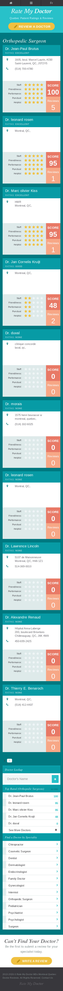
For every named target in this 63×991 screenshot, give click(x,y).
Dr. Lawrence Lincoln (22, 546)
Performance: (15, 93)
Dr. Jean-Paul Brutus (22, 49)
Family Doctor (16, 878)
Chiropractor (15, 844)
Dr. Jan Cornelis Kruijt (22, 262)
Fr (51, 3)
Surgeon (13, 926)
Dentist (12, 858)
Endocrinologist (17, 871)
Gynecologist (16, 885)
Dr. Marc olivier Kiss (21, 191)
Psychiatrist (15, 912)
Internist (13, 892)
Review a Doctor (34, 26)
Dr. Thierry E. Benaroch (24, 688)
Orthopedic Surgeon (20, 899)
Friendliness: (15, 89)
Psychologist (16, 919)
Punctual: (17, 98)
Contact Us (47, 978)
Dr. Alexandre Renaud (23, 617)
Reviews (53, 105)
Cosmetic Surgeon (19, 851)
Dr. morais (13, 404)
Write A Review (34, 961)
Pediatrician (15, 905)
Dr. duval (12, 333)
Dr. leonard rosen (19, 120)
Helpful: (18, 102)
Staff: (19, 85)
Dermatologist (16, 864)
